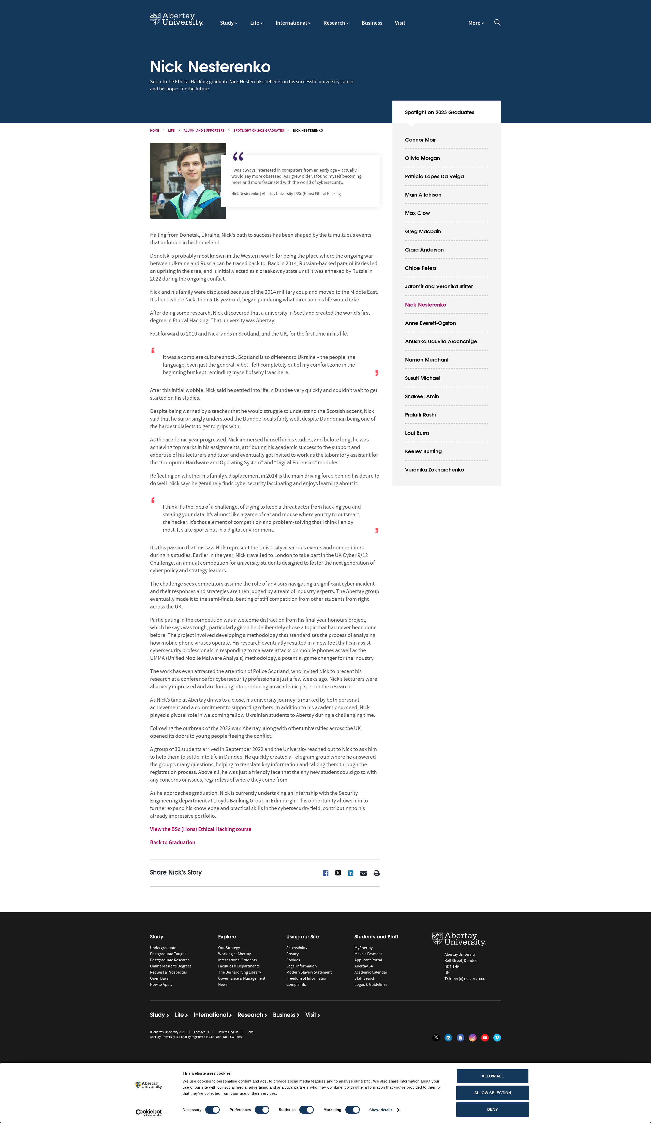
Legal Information (301, 966)
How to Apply (161, 984)
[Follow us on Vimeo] (497, 1038)
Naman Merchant (427, 359)
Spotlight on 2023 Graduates (258, 130)
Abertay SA (363, 966)
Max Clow (417, 212)
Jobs (250, 1032)
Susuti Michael (422, 377)
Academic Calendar (370, 972)
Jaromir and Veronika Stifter (439, 286)
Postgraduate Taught (168, 953)
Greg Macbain (423, 231)
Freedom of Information (307, 978)
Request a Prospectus (168, 972)
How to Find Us (228, 1032)
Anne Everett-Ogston (430, 322)
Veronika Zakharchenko (434, 469)
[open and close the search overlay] (497, 23)
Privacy (292, 953)
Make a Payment (368, 953)
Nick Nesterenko (425, 304)
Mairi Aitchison (423, 194)
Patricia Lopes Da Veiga (434, 176)
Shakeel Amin (422, 396)
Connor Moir (420, 139)
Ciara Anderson (424, 249)
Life (254, 22)
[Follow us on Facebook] (460, 1038)
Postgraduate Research (170, 960)
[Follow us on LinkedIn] (448, 1038)
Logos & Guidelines (370, 984)
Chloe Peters (420, 267)
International (291, 22)
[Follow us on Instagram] (473, 1038)
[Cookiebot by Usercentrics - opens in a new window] (149, 1113)
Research (334, 22)
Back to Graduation (172, 842)
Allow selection (492, 1093)
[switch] (262, 1110)
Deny (492, 1109)
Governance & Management (241, 978)
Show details (380, 1110)
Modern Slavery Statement (309, 972)
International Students (237, 960)
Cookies (293, 960)
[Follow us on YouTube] (485, 1038)
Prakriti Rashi (420, 414)
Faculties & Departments (239, 966)
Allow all (493, 1076)
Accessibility (296, 947)
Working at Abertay (234, 953)
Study (227, 22)
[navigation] (476, 25)
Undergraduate (163, 947)
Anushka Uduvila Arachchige (441, 341)
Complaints (296, 984)
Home (154, 130)
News (222, 984)
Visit (400, 22)
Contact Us (201, 1032)
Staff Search (364, 978)
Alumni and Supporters (204, 130)
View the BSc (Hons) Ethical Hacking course (200, 829)
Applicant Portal (368, 960)
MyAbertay (363, 947)
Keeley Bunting (423, 451)
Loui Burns (417, 432)
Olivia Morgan (422, 157)
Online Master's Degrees (170, 966)
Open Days (159, 978)
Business (372, 22)
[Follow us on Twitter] (436, 1038)
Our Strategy (229, 947)
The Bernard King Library (239, 972)
